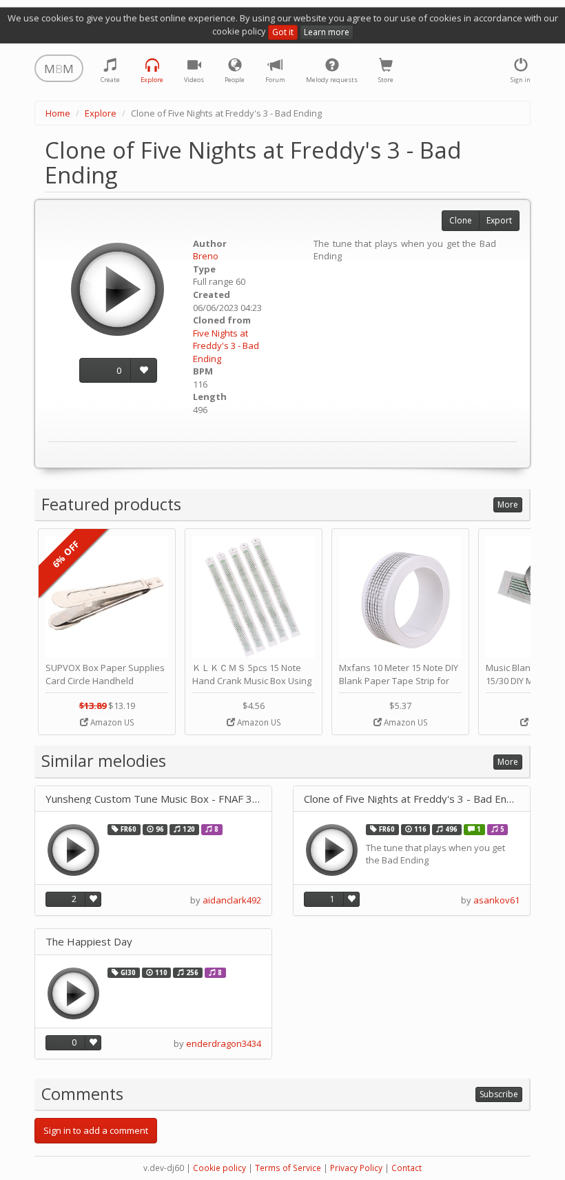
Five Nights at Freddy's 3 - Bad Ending (226, 346)
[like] (143, 370)
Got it (283, 32)
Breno (205, 256)
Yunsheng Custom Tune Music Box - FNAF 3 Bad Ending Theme (153, 799)
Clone (460, 220)
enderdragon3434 (223, 1043)
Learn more (326, 32)
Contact (406, 1168)
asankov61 (496, 900)
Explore (100, 113)
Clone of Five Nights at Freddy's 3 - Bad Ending (412, 799)
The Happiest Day (88, 942)
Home (57, 113)
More (507, 504)
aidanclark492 (232, 900)
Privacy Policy (356, 1168)
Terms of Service (288, 1168)
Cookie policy (219, 1168)
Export (499, 220)
